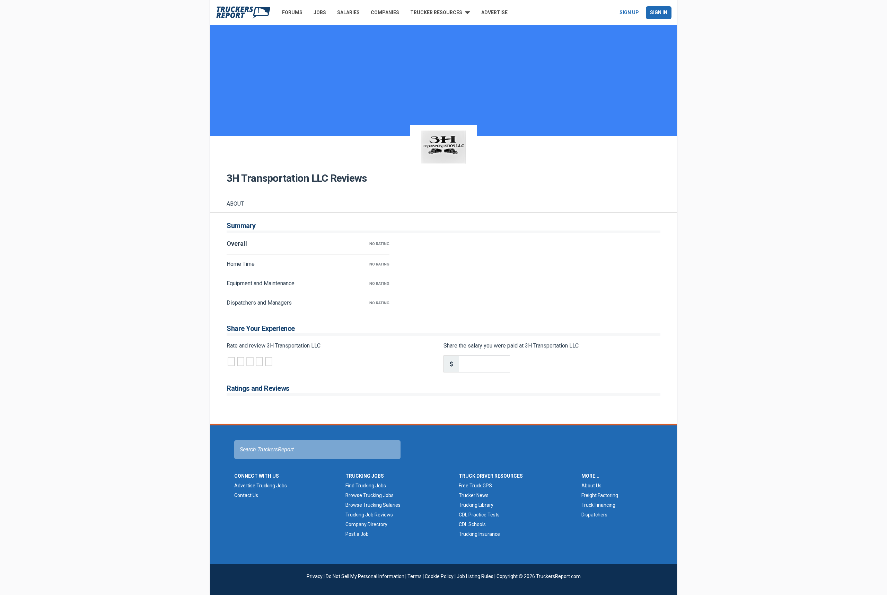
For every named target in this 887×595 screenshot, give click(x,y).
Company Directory (366, 524)
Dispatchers (594, 514)
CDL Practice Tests (479, 514)
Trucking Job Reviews (369, 514)
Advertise (494, 12)
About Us (591, 485)
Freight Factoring (599, 495)
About (235, 203)
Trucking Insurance (479, 534)
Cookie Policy (439, 576)
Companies (385, 12)
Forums (292, 12)
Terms (414, 576)
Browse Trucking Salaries (373, 505)
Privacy (315, 576)
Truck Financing (598, 505)
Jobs (320, 12)
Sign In (658, 12)
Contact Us (246, 495)
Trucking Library (476, 505)
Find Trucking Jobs (365, 485)
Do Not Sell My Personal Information (365, 576)
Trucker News (474, 495)
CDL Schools (472, 524)
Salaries (348, 12)
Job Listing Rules (475, 576)
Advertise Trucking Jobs (260, 485)
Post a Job (357, 534)
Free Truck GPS (475, 485)
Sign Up (629, 12)
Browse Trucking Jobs (369, 495)
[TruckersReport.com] (243, 12)
